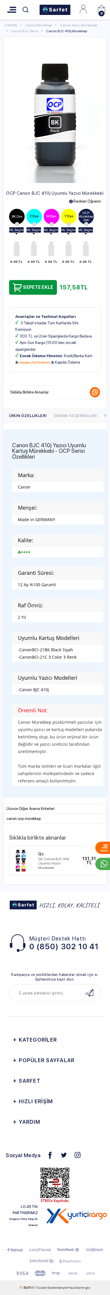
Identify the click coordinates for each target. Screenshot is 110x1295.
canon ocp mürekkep (23, 818)
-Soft (25, 1288)
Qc (41, 854)
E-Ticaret (39, 1288)
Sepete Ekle (38, 287)
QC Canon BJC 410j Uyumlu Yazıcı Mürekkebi (53, 863)
